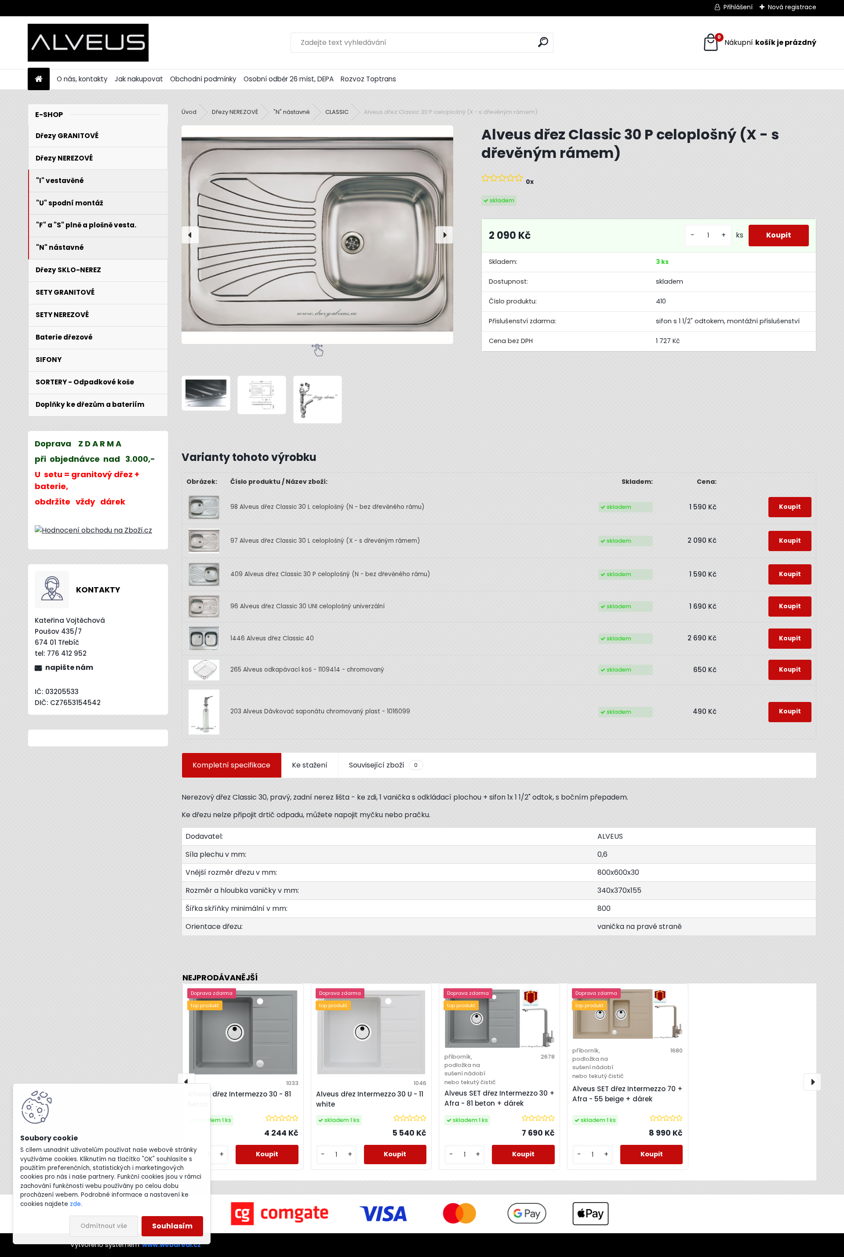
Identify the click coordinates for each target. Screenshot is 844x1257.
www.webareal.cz (171, 1244)
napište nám (69, 667)
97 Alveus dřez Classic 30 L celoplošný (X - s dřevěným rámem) (325, 541)
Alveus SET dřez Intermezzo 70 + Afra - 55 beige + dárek (627, 1094)
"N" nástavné (291, 112)
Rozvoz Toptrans (368, 79)
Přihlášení (738, 7)
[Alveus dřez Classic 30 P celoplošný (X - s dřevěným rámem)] (317, 234)
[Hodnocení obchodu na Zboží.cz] (93, 530)
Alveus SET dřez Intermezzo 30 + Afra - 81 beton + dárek (499, 1098)
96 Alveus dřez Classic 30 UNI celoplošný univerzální (307, 606)
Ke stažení (309, 765)
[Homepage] (39, 79)
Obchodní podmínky (203, 79)
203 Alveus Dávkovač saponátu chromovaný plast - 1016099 (320, 711)
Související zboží (383, 765)
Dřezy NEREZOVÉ (235, 112)
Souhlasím (172, 1226)
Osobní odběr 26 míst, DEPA (289, 79)
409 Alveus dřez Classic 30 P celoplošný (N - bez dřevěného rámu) (330, 574)
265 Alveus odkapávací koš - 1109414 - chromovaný (307, 669)
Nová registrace (792, 7)
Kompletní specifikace (231, 765)
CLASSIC (337, 112)
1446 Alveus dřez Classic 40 (272, 638)
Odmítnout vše (103, 1226)
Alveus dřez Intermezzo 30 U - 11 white (369, 1099)
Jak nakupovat (139, 79)
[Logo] (88, 43)
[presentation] (190, 235)
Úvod (189, 112)
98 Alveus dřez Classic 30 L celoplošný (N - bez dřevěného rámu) (327, 507)
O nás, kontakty (82, 79)
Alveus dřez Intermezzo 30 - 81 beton (239, 1099)
